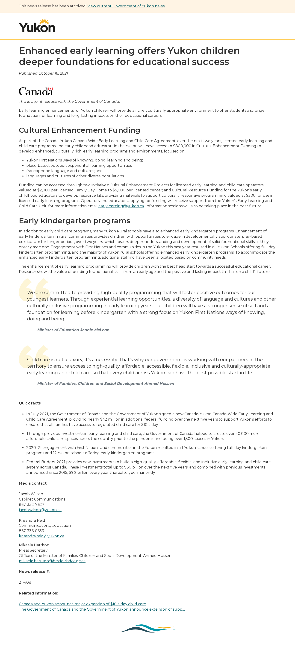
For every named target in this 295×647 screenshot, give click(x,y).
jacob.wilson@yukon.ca (40, 510)
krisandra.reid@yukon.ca (41, 536)
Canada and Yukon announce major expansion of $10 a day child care (82, 604)
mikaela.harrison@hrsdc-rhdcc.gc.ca (52, 561)
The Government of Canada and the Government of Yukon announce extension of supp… (102, 609)
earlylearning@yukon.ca (121, 206)
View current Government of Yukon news (126, 6)
